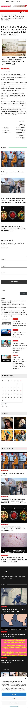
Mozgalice (4, 606)
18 (5, 394)
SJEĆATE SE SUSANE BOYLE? (7, 131)
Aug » (6, 406)
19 (8, 394)
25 (5, 397)
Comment (4, 247)
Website (3, 273)
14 (15, 391)
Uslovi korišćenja (14, 706)
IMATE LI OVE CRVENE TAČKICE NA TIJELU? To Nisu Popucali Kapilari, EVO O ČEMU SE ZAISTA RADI (14, 559)
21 (15, 394)
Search (3, 290)
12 (8, 391)
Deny (14, 698)
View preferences (14, 703)
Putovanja (4, 631)
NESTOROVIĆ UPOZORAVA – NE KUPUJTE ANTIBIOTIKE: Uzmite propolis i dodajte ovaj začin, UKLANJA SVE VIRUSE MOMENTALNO (20, 363)
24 (2, 397)
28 (15, 397)
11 (5, 391)
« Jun (2, 406)
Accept (14, 694)
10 (2, 391)
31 (2, 400)
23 (21, 394)
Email (3, 266)
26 (8, 397)
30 (21, 397)
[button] (25, 678)
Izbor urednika (6, 68)
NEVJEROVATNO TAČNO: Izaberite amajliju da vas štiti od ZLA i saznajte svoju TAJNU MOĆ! (13, 228)
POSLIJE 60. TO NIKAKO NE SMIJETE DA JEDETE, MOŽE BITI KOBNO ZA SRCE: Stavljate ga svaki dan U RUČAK (13, 200)
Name (3, 259)
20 (12, 394)
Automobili (15, 340)
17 (2, 394)
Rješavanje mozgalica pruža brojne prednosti (14, 310)
